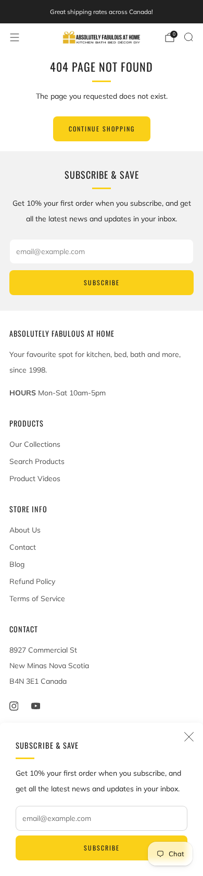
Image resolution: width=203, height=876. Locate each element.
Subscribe (102, 847)
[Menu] (14, 37)
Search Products (37, 461)
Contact (22, 547)
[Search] (188, 37)
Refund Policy (32, 581)
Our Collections (34, 444)
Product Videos (34, 478)
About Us (25, 530)
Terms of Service (37, 598)
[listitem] (101, 12)
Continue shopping (102, 128)
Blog (16, 564)
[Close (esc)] (189, 737)
